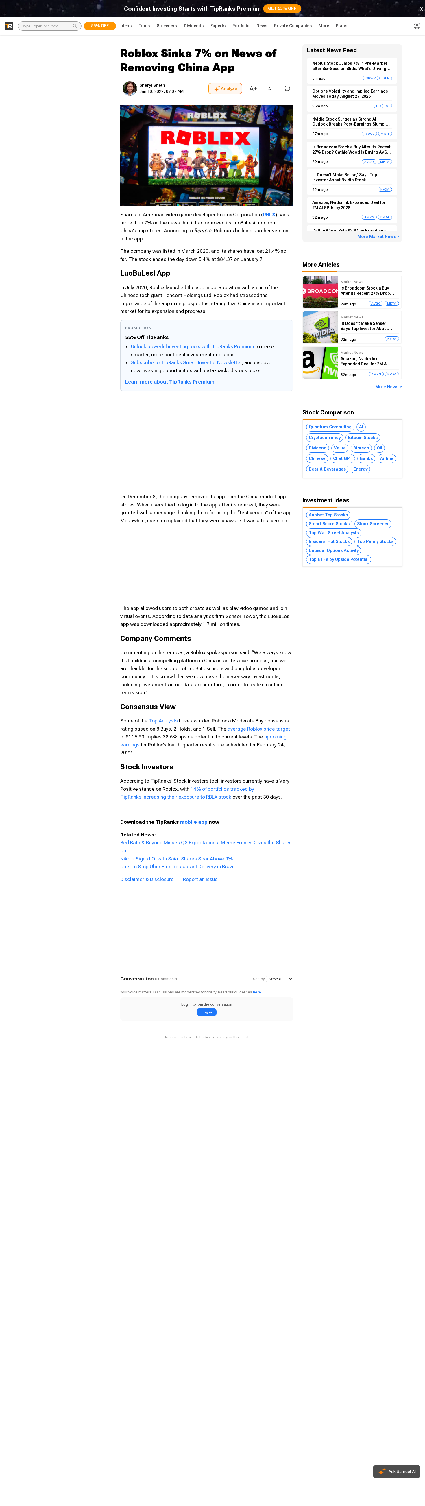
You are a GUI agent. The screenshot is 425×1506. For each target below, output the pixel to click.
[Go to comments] (287, 88)
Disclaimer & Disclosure (147, 879)
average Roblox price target (259, 729)
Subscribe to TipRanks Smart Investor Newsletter (186, 362)
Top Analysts (163, 721)
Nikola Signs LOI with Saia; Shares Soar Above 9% (176, 859)
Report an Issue (200, 879)
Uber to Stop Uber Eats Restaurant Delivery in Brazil (177, 866)
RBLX (269, 214)
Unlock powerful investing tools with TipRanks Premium (193, 346)
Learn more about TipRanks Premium (170, 382)
